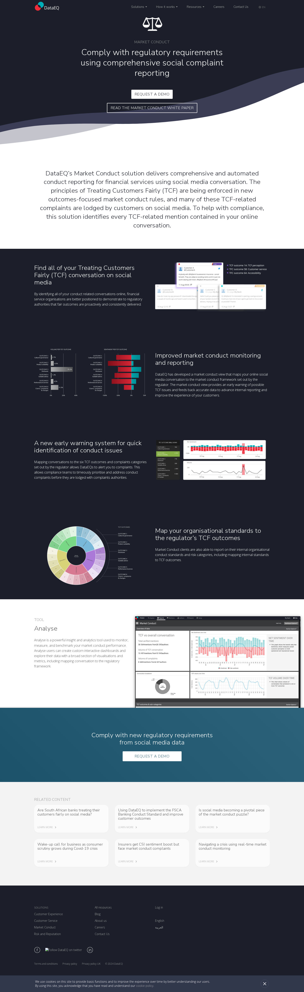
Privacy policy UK (91, 963)
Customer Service (45, 921)
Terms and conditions (46, 963)
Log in (159, 907)
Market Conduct (45, 927)
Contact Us (240, 7)
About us (101, 921)
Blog (98, 914)
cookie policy (144, 986)
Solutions (41, 907)
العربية (159, 927)
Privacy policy (69, 963)
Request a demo (152, 94)
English (159, 921)
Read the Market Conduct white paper (152, 107)
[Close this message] (265, 984)
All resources (103, 907)
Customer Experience (48, 914)
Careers (218, 7)
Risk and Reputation (47, 934)
